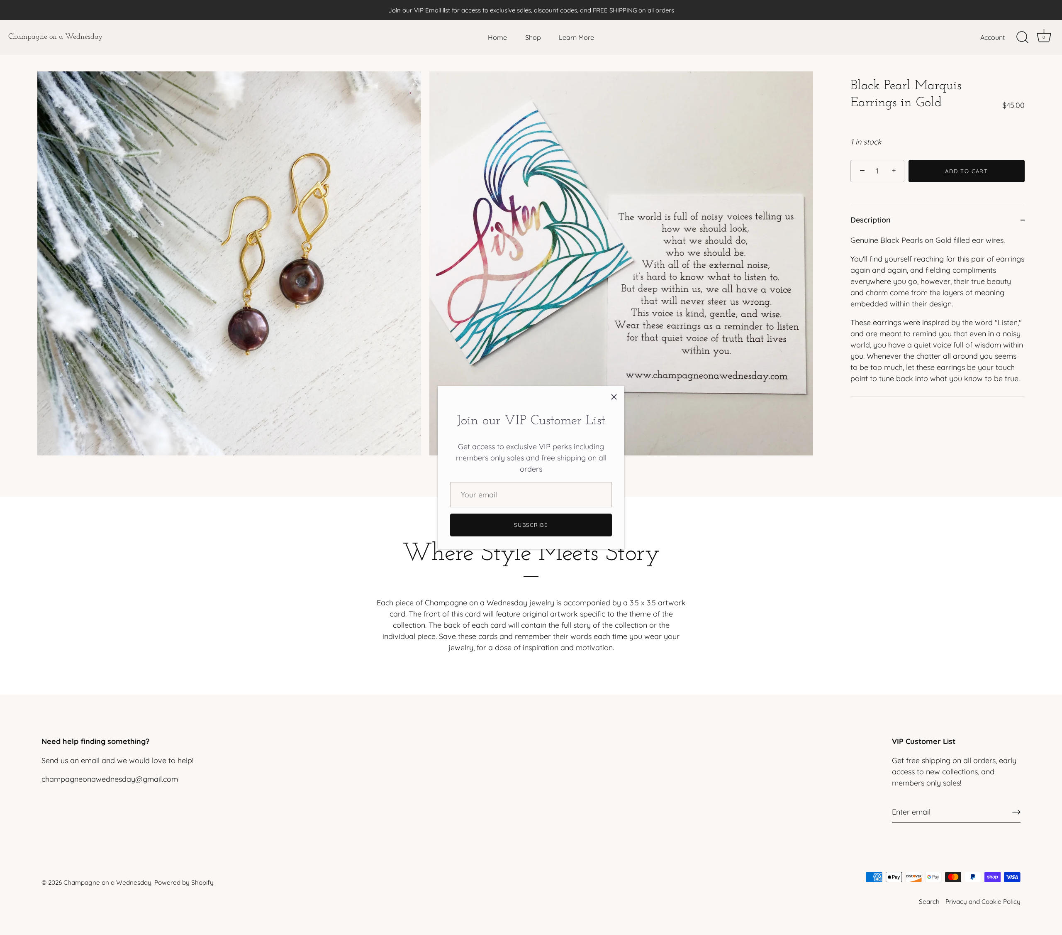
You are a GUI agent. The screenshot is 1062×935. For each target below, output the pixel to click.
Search (929, 902)
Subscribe (531, 524)
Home (497, 37)
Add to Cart (966, 171)
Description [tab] (870, 220)
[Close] (614, 396)
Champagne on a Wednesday (55, 37)
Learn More (576, 37)
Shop (533, 37)
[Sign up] (1016, 812)
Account (992, 37)
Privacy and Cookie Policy (983, 902)
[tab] (937, 316)
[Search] (1022, 37)
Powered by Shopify (184, 882)
